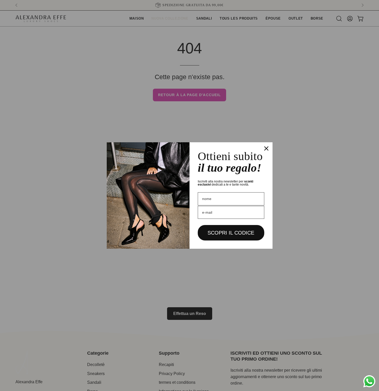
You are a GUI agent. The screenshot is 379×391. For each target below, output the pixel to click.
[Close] (266, 148)
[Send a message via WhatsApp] (369, 381)
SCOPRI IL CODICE (231, 233)
